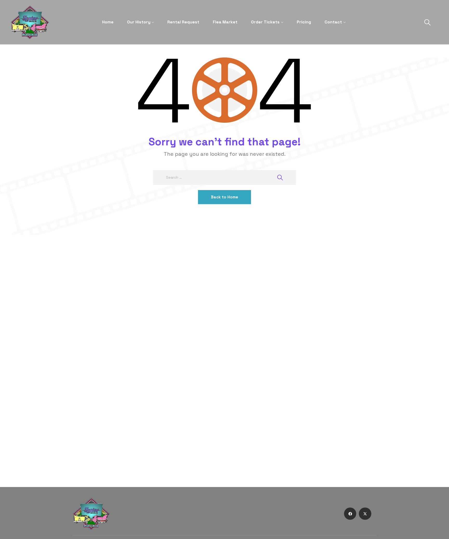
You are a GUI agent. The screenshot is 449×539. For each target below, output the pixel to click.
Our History (138, 22)
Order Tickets (265, 22)
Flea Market (225, 22)
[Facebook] (350, 514)
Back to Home (224, 196)
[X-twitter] (365, 514)
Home (108, 22)
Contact (333, 22)
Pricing (304, 22)
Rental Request (183, 22)
